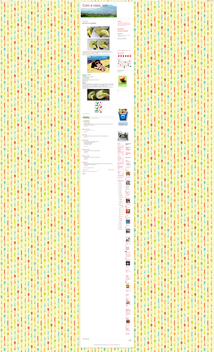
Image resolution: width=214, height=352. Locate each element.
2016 (119, 192)
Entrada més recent (86, 169)
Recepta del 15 (121, 168)
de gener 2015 (120, 221)
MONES (122, 160)
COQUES (119, 150)
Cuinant (127, 170)
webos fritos (128, 333)
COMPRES (122, 148)
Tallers (123, 173)
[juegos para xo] (130, 63)
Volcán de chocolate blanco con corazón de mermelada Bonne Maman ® (128, 313)
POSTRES (120, 166)
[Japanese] (127, 66)
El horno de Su (128, 198)
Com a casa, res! (95, 5)
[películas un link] (124, 65)
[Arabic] (131, 66)
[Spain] (119, 63)
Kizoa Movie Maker (128, 50)
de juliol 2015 (121, 207)
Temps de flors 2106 (121, 174)
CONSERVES (120, 149)
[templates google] (121, 66)
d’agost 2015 (121, 203)
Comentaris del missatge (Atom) (92, 171)
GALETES (119, 152)
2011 (119, 226)
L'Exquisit (127, 294)
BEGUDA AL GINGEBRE (121, 206)
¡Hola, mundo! (128, 334)
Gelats (118, 153)
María (84, 162)
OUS (121, 162)
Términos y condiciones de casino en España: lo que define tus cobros (128, 279)
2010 (119, 228)
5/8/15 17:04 (86, 146)
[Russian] (128, 65)
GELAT (123, 152)
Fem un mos (128, 228)
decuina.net (127, 180)
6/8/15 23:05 (86, 159)
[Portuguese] (125, 66)
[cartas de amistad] (121, 62)
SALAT (119, 171)
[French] (130, 61)
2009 (119, 229)
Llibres (123, 157)
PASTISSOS (121, 163)
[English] (119, 61)
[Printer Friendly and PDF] (86, 118)
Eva (84, 134)
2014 (119, 222)
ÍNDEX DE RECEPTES (92, 18)
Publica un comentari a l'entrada (89, 167)
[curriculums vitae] (124, 61)
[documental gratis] (129, 62)
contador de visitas (120, 54)
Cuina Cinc (85, 149)
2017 (119, 191)
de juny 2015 (121, 209)
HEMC (123, 154)
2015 (119, 193)
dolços (122, 151)
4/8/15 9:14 (85, 137)
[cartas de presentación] (124, 63)
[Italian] (129, 63)
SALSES (119, 172)
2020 (119, 187)
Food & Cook (128, 236)
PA (123, 162)
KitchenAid (119, 157)
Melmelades (120, 158)
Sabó (123, 170)
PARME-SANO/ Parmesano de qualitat (128, 153)
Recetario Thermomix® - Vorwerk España (128, 310)
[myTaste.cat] (120, 71)
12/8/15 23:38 (86, 165)
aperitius (119, 146)
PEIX (118, 164)
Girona (120, 153)
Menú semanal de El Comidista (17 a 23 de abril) (128, 194)
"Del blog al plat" (121, 145)
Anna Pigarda (86, 122)
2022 (119, 184)
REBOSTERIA (120, 167)
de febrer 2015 (120, 219)
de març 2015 (121, 216)
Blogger (119, 344)
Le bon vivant (89, 52)
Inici (98, 169)
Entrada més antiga (111, 169)
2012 (119, 225)
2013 (119, 224)
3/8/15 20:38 (86, 126)
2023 (119, 183)
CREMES (119, 151)
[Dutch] (120, 65)
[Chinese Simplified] (124, 67)
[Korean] (129, 66)
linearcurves (109, 344)
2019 (119, 188)
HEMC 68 (109, 51)
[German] (125, 62)
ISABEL (85, 140)
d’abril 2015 (121, 214)
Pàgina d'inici (84, 18)
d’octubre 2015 (120, 199)
